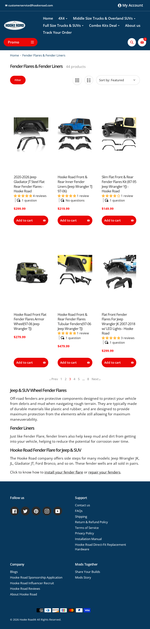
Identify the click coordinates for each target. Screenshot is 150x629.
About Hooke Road (23, 594)
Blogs (14, 572)
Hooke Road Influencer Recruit (32, 583)
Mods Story (83, 577)
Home (14, 55)
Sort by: (104, 80)
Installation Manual (88, 539)
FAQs (78, 511)
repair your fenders (104, 472)
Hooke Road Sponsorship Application (36, 577)
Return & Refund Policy (91, 522)
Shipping (81, 516)
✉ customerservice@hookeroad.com (29, 5)
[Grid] (77, 80)
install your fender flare (63, 472)
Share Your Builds (87, 572)
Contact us (82, 505)
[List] (88, 80)
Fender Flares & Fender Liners (43, 55)
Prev (54, 379)
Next (95, 379)
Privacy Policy (84, 533)
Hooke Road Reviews (25, 588)
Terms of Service (87, 528)
